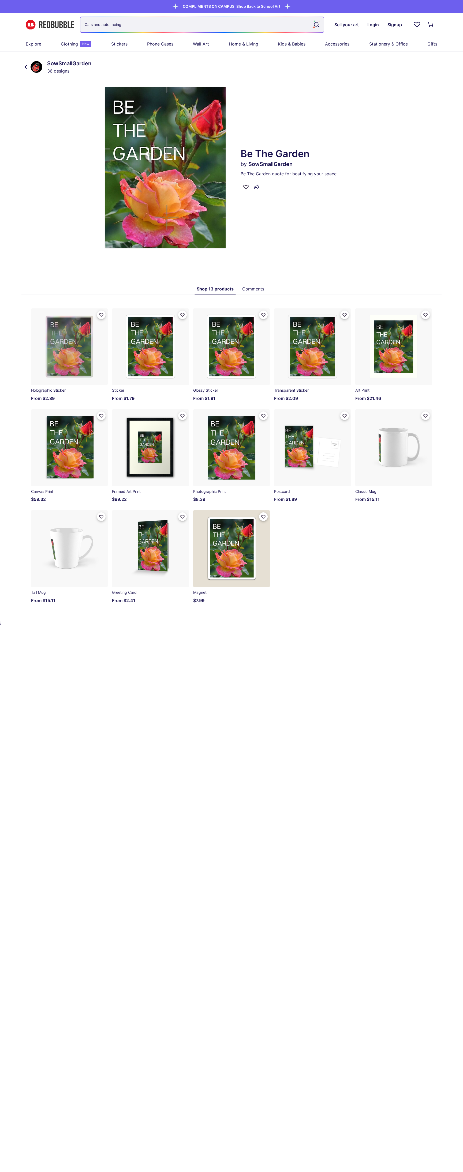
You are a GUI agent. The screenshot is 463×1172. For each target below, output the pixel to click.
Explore (33, 44)
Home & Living (243, 44)
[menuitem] (33, 43)
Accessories (337, 44)
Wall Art (201, 44)
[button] (231, 6)
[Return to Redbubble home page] (50, 25)
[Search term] (316, 24)
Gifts (432, 44)
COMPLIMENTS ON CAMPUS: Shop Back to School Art (231, 6)
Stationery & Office (388, 44)
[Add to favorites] (246, 187)
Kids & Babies (291, 44)
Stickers (119, 44)
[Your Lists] (416, 24)
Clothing (75, 44)
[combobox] (202, 24)
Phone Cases (160, 44)
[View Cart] (430, 24)
